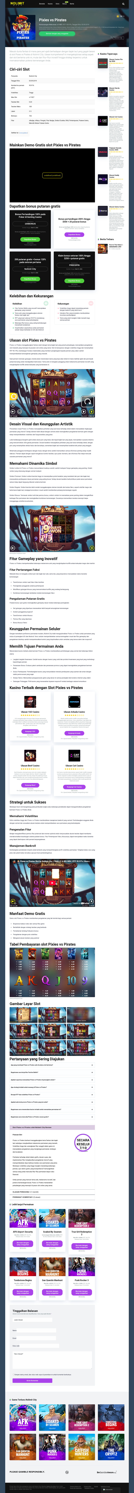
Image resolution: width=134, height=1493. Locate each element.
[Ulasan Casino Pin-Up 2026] (103, 68)
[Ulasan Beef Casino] (30, 761)
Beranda (42, 4)
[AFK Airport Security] (23, 1227)
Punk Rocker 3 (82, 1280)
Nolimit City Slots (51, 1486)
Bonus (64, 4)
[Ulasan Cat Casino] (74, 761)
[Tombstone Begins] (23, 1276)
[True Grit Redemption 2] (81, 1227)
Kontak (96, 1486)
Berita (72, 4)
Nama (14, 1330)
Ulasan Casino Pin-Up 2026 (116, 60)
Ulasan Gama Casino (116, 207)
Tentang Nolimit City (75, 1486)
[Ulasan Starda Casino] (103, 96)
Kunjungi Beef (30, 785)
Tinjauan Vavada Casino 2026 (115, 149)
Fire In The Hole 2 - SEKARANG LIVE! (116, 246)
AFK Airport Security (23, 1232)
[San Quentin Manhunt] (52, 1276)
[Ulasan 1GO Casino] (30, 707)
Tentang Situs (87, 1486)
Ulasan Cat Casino (74, 765)
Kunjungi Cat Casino (74, 787)
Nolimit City (118, 38)
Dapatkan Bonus (30, 239)
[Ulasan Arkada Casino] (74, 707)
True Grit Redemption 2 (82, 1233)
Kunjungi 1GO (30, 731)
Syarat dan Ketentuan (76, 1488)
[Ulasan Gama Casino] (103, 215)
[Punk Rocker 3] (81, 1276)
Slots (57, 4)
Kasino (50, 4)
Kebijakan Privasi (105, 1486)
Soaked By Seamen (52, 1232)
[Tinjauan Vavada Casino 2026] (103, 156)
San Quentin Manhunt (52, 1280)
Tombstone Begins (23, 1280)
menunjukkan (23, 133)
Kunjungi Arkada (74, 733)
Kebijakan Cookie (89, 1488)
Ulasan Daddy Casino (114, 176)
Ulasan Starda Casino (114, 89)
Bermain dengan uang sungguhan (57, 34)
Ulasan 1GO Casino (30, 712)
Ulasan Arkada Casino (74, 712)
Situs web (16, 1346)
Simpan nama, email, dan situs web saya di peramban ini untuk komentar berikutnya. (43, 1375)
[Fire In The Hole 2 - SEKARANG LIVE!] (103, 253)
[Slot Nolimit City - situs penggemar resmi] (17, 3)
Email (14, 1338)
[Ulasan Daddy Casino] (103, 184)
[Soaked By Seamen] (52, 1227)
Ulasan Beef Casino (30, 765)
